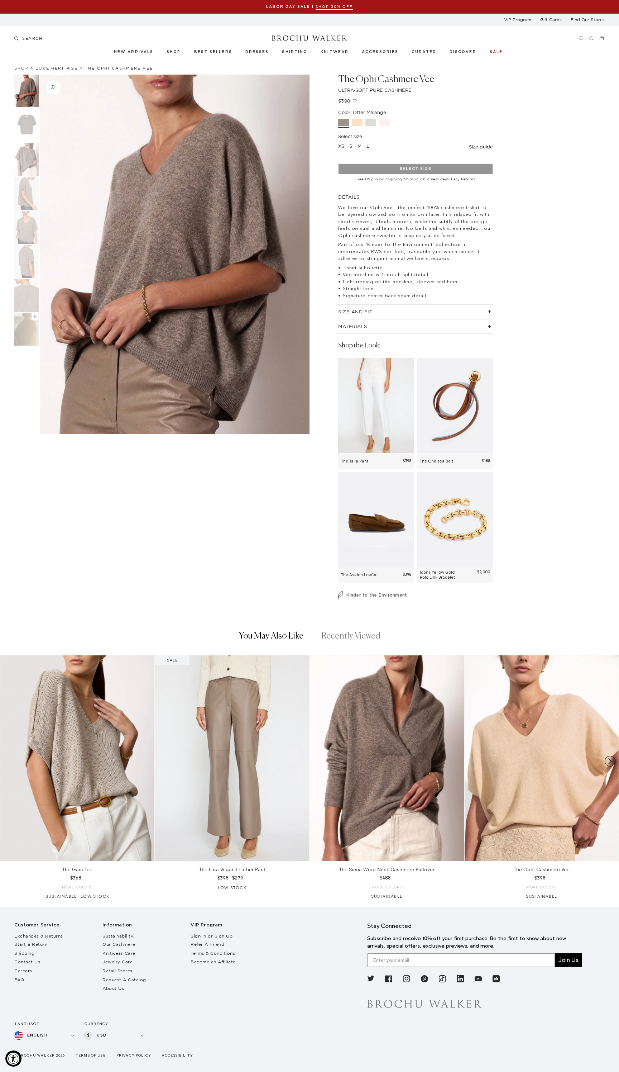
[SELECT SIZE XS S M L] (77, 758)
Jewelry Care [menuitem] (117, 961)
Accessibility (177, 1055)
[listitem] (370, 980)
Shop (174, 52)
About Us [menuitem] (113, 988)
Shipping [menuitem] (24, 953)
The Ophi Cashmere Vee (119, 68)
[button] (428, 53)
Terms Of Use (91, 1055)
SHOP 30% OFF (334, 7)
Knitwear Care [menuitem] (118, 953)
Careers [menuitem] (23, 970)
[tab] (271, 637)
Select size (416, 169)
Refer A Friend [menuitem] (207, 944)
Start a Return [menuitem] (30, 944)
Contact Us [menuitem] (27, 961)
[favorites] (581, 38)
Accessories (380, 52)
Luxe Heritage (56, 68)
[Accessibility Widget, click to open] (13, 1058)
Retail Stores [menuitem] (117, 970)
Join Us (568, 960)
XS (341, 145)
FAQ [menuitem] (19, 979)
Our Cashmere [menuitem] (118, 944)
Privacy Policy (133, 1055)
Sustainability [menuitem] (117, 936)
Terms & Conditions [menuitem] (213, 953)
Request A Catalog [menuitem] (124, 979)
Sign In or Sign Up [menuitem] (211, 936)
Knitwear (335, 52)
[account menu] (591, 38)
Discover (463, 52)
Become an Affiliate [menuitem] (213, 961)
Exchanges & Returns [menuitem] (38, 936)
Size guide (481, 146)
